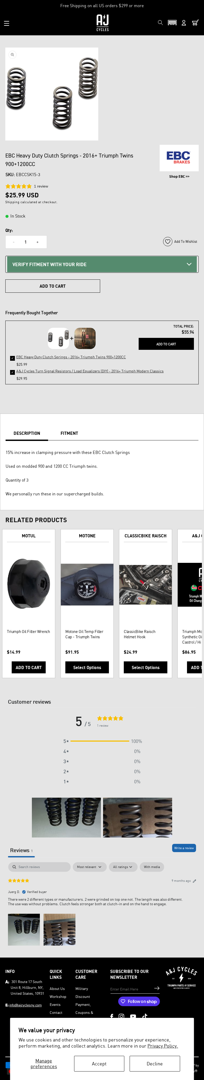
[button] (6, 23)
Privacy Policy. (162, 1046)
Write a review (184, 848)
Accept (99, 1063)
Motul (29, 535)
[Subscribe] (157, 988)
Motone (87, 535)
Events (55, 1004)
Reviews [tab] (21, 850)
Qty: (9, 230)
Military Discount (82, 992)
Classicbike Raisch (146, 535)
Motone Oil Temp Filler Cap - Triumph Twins (84, 634)
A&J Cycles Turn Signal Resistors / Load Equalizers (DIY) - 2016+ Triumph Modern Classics (90, 371)
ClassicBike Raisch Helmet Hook (139, 634)
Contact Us (56, 1016)
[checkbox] (152, 867)
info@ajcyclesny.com (25, 1005)
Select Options (87, 667)
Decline (155, 1063)
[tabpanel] (102, 904)
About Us (57, 988)
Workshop (58, 996)
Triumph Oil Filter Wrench (28, 631)
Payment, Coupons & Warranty (84, 1012)
